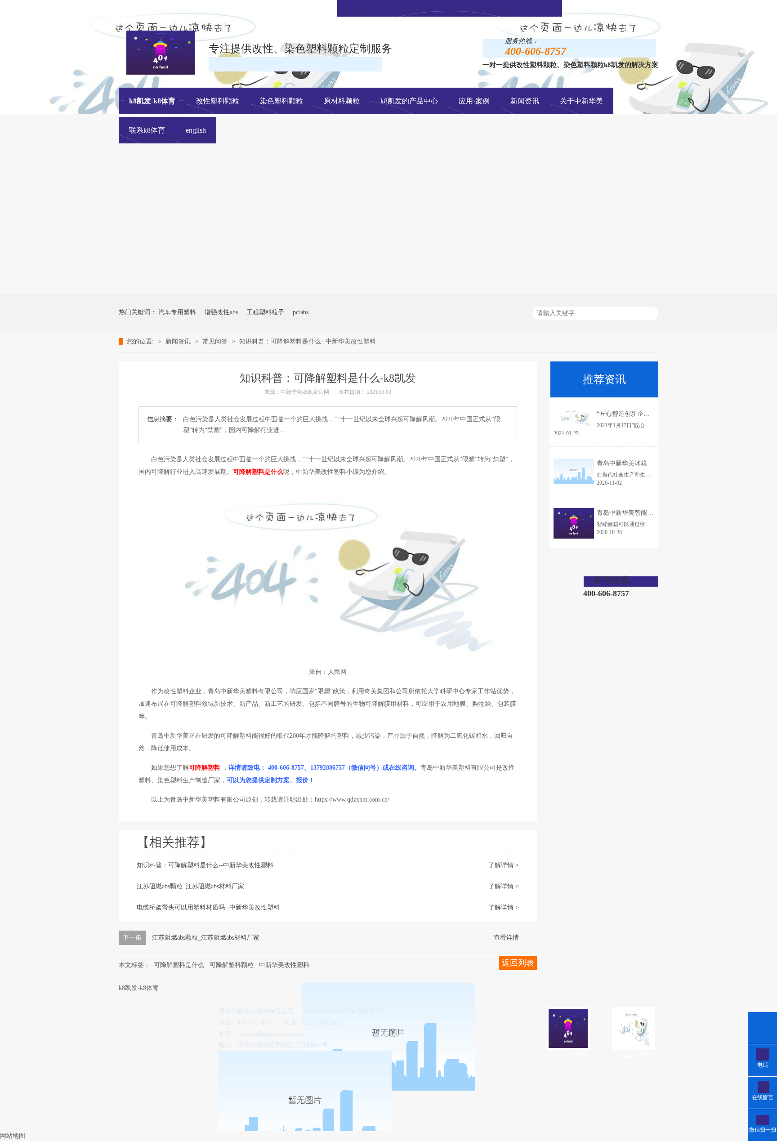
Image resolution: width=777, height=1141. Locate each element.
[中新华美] (497, 292)
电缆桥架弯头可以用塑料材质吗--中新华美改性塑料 (208, 907)
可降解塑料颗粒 (232, 965)
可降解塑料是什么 (179, 965)
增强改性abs (221, 312)
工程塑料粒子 (265, 312)
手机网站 (462, 7)
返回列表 (518, 962)
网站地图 (12, 1135)
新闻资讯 (178, 341)
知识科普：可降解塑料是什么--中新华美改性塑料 (307, 341)
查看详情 (506, 937)
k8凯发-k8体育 (152, 101)
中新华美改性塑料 (284, 965)
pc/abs (300, 312)
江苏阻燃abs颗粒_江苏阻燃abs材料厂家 (190, 886)
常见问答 (215, 341)
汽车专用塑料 (177, 312)
